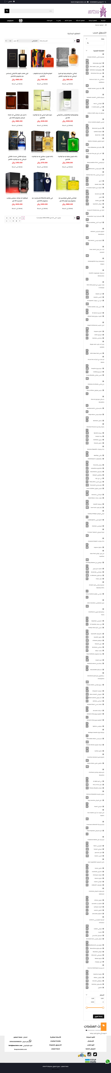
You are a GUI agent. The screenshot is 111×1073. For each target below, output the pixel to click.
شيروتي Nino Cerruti (96, 694)
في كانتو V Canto (97, 107)
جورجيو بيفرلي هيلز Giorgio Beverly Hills (96, 586)
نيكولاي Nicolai (97, 981)
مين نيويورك (98, 962)
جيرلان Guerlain (97, 204)
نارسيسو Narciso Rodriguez (96, 968)
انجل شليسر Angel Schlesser (95, 325)
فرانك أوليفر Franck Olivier (94, 745)
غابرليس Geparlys (96, 621)
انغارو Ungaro (98, 331)
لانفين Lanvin (98, 910)
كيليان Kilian (98, 900)
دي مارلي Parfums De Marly (96, 384)
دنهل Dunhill (98, 637)
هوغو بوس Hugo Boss (95, 414)
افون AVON (98, 200)
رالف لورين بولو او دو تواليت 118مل (67, 158)
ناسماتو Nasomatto (96, 669)
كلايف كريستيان (97, 568)
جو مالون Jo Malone (96, 575)
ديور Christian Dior (96, 73)
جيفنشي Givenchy (96, 572)
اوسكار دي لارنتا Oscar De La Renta (96, 360)
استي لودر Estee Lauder (95, 307)
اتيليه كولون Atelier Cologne (96, 141)
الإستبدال (91, 1041)
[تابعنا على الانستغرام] (89, 1055)
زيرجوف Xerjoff (97, 504)
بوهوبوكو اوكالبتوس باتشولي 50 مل (67, 116)
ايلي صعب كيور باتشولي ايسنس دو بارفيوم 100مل (17, 75)
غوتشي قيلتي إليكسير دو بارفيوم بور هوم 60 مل (68, 199)
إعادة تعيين (99, 1016)
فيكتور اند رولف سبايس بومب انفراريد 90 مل (17, 199)
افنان (100, 197)
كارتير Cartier (98, 751)
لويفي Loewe (98, 929)
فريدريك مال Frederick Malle (96, 839)
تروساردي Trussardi (96, 485)
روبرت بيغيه (98, 650)
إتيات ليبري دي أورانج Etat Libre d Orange (95, 286)
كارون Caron (98, 868)
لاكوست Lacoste (97, 903)
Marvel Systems (55, 1069)
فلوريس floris (98, 846)
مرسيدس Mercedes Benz (94, 738)
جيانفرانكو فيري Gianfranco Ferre (96, 613)
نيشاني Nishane (97, 647)
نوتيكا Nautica (97, 974)
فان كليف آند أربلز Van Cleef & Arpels (95, 814)
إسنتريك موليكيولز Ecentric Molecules (96, 274)
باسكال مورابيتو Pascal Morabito (97, 400)
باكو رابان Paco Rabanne (95, 147)
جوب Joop (99, 579)
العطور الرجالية (99, 25)
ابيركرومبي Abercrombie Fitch (95, 162)
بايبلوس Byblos (97, 726)
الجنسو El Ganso (97, 313)
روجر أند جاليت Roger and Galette (97, 345)
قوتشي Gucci (98, 103)
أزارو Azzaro (98, 194)
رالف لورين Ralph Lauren (95, 88)
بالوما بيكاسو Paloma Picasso (95, 427)
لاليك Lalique (98, 907)
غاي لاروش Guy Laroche (95, 800)
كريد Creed (98, 660)
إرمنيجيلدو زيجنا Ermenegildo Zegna (96, 262)
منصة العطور (17, 1037)
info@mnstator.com (15, 1045)
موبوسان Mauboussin (95, 945)
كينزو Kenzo (98, 878)
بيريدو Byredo (98, 433)
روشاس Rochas (97, 338)
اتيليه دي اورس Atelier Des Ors (95, 175)
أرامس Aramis (98, 297)
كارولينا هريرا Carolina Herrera (95, 757)
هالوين (100, 987)
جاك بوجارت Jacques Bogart (96, 541)
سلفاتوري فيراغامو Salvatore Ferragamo (95, 677)
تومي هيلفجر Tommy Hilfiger (96, 513)
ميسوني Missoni (96, 955)
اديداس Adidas (97, 701)
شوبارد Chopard (97, 691)
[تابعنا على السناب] (101, 1055)
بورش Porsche (97, 465)
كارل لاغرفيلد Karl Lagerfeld (96, 862)
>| (6, 221)
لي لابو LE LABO (97, 781)
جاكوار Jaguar (98, 547)
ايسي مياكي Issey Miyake (94, 375)
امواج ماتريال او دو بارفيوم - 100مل (42, 75)
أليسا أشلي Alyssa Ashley (94, 222)
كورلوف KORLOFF (97, 885)
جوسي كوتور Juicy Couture (94, 594)
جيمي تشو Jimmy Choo (95, 627)
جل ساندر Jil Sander (96, 624)
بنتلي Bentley (98, 455)
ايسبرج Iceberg (97, 372)
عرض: (15, 41)
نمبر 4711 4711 (97, 784)
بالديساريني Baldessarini (94, 408)
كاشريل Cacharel (97, 871)
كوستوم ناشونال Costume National (96, 892)
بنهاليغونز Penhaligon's (95, 459)
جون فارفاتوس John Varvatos (95, 603)
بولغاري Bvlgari (97, 475)
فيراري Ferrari (98, 849)
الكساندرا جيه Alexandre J (94, 216)
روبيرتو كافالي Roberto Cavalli (95, 97)
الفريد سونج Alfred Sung (95, 316)
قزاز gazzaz (98, 852)
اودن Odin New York (96, 353)
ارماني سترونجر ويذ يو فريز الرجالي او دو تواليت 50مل (67, 75)
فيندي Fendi (98, 806)
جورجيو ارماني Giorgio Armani (95, 57)
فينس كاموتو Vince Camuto (96, 122)
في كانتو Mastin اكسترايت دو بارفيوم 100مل (42, 199)
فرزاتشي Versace (96, 494)
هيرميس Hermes (97, 526)
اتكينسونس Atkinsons (95, 168)
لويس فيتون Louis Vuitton (94, 488)
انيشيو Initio (98, 335)
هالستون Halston (97, 984)
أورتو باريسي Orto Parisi (95, 240)
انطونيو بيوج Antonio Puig (94, 714)
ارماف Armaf (98, 184)
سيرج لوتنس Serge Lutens (94, 685)
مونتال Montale (97, 952)
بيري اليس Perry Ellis (96, 482)
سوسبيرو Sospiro (96, 368)
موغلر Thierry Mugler (95, 788)
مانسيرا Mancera (97, 128)
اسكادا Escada (97, 710)
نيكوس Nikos (98, 977)
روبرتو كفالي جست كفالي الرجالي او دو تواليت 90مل (17, 158)
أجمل (100, 181)
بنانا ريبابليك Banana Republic (95, 449)
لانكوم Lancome (97, 913)
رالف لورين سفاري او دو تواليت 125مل (42, 158)
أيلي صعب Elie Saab (96, 66)
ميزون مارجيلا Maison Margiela (95, 794)
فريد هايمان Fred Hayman (94, 830)
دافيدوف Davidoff (96, 634)
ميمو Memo (98, 958)
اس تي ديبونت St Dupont (94, 300)
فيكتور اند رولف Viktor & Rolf (96, 113)
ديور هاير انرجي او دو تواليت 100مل (42, 116)
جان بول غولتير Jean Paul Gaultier (97, 555)
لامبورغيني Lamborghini (95, 520)
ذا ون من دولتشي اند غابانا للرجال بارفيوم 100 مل (17, 116)
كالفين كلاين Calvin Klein (94, 763)
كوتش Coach (98, 881)
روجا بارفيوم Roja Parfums (94, 654)
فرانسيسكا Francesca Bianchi (95, 824)
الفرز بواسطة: (44, 41)
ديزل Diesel (98, 644)
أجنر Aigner (99, 294)
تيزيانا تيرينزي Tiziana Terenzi (95, 532)
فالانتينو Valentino (96, 468)
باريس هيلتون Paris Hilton (94, 390)
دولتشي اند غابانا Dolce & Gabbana (96, 80)
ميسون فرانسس (97, 935)
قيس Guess (98, 856)
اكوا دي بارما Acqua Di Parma (95, 210)
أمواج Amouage (97, 63)
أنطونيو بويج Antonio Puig (94, 720)
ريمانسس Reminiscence (94, 663)
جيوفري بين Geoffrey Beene (94, 562)
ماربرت (100, 932)
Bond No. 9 (98, 135)
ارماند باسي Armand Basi (94, 704)
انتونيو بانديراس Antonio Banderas (97, 232)
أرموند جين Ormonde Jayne (94, 187)
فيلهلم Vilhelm (97, 640)
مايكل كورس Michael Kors (94, 939)
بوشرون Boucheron (96, 471)
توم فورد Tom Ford (96, 507)
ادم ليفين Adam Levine (95, 697)
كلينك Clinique (97, 875)
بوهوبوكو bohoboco (96, 70)
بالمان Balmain (97, 420)
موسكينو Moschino (96, 948)
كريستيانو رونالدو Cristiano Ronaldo (96, 773)
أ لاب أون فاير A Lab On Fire (94, 153)
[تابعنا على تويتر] (95, 1055)
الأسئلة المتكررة (55, 1037)
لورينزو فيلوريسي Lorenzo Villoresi (96, 921)
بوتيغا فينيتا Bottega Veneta (96, 732)
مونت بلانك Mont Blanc (95, 498)
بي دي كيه (98, 478)
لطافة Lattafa (98, 131)
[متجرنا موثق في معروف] (82, 1055)
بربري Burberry (97, 439)
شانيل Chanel (98, 443)
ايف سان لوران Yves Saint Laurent (97, 250)
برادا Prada (98, 436)
